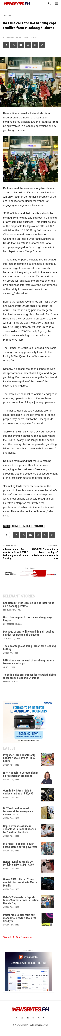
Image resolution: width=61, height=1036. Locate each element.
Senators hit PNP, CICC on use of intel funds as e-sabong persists (28, 604)
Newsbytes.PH (13, 37)
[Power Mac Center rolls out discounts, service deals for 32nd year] (47, 919)
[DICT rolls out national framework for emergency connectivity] (47, 812)
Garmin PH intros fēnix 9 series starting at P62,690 (18, 792)
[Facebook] (6, 45)
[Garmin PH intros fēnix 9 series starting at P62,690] (47, 795)
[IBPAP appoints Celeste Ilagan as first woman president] (47, 777)
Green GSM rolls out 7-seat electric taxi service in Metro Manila (20, 882)
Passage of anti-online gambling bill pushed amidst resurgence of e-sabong (28, 633)
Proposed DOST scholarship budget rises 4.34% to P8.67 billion (19, 758)
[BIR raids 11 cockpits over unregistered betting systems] (47, 848)
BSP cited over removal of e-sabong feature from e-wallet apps (28, 662)
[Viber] (35, 45)
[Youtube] (44, 1018)
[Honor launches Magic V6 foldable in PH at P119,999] (47, 866)
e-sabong (25, 526)
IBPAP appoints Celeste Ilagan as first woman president (20, 774)
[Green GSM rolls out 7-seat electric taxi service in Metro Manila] (47, 883)
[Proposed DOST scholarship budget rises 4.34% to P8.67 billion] (47, 759)
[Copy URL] (42, 45)
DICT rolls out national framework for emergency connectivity (18, 811)
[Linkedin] (21, 45)
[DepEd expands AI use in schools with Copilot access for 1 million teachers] (47, 830)
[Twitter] (13, 45)
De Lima (15, 526)
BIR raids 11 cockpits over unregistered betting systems (20, 845)
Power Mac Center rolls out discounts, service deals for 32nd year (19, 918)
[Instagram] (22, 1018)
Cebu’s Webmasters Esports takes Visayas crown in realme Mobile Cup (20, 900)
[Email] (28, 45)
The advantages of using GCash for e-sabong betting (29, 647)
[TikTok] (33, 1018)
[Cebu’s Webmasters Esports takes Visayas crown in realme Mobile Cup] (47, 901)
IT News (7, 15)
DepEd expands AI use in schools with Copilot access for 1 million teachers (19, 829)
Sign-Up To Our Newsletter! (18, 937)
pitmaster (38, 526)
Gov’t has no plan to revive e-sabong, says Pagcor (27, 619)
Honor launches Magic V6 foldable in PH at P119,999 (18, 863)
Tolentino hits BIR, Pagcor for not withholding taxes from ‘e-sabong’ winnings (29, 676)
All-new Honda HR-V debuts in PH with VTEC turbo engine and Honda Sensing (15, 554)
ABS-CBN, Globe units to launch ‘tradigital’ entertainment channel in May (45, 554)
